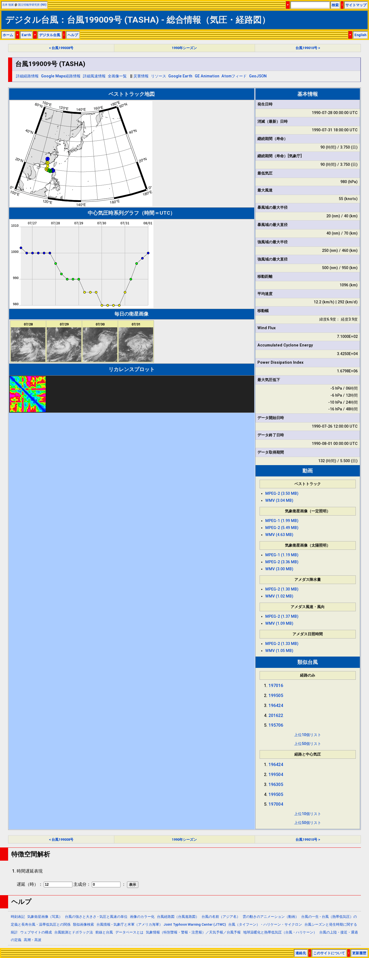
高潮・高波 (32, 940)
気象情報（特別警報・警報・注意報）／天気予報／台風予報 (193, 932)
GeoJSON (258, 76)
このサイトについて (329, 953)
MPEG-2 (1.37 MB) (281, 616)
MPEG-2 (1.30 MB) (281, 589)
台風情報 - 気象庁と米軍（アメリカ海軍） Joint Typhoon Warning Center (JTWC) (161, 924)
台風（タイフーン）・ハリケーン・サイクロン (265, 924)
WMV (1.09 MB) (279, 623)
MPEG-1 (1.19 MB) (281, 555)
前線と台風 (104, 932)
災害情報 (141, 76)
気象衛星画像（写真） (44, 917)
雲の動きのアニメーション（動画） (271, 917)
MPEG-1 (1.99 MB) (281, 521)
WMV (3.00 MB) (279, 569)
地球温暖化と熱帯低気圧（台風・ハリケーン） (280, 932)
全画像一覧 (117, 76)
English (360, 35)
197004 (276, 804)
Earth (26, 35)
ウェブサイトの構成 (36, 932)
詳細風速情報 (94, 76)
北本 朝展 (8, 4)
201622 (276, 715)
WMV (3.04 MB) (279, 500)
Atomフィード (234, 76)
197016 (276, 685)
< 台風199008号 (61, 48)
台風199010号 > (308, 48)
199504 (276, 774)
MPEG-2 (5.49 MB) (281, 528)
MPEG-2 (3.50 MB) (281, 493)
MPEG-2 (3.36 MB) (281, 562)
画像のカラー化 (142, 917)
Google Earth (180, 76)
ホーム (8, 35)
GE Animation (207, 76)
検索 (335, 5)
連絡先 (301, 953)
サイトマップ (356, 5)
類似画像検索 (83, 924)
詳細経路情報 (27, 76)
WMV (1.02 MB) (279, 596)
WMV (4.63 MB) (279, 535)
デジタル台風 (49, 35)
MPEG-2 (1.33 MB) (281, 643)
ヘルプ (73, 35)
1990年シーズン (184, 48)
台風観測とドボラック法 (73, 932)
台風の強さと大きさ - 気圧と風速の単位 (96, 917)
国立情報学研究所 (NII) (32, 4)
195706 (276, 725)
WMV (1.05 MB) (279, 650)
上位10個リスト (307, 735)
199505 (276, 695)
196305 (276, 784)
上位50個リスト (307, 743)
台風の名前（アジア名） (221, 917)
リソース (158, 76)
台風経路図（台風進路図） (178, 917)
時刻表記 (18, 917)
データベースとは (129, 932)
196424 (276, 705)
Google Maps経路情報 (60, 76)
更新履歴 (359, 953)
